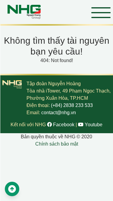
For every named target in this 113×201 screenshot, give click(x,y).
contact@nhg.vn (58, 112)
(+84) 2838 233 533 (72, 105)
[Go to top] (12, 189)
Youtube (92, 124)
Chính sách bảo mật (56, 143)
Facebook (64, 124)
